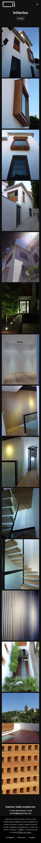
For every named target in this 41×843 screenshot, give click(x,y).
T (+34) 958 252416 (17, 811)
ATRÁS (20, 18)
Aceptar (32, 837)
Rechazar (21, 837)
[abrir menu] (37, 4)
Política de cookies (24, 832)
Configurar (10, 837)
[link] (8, 4)
